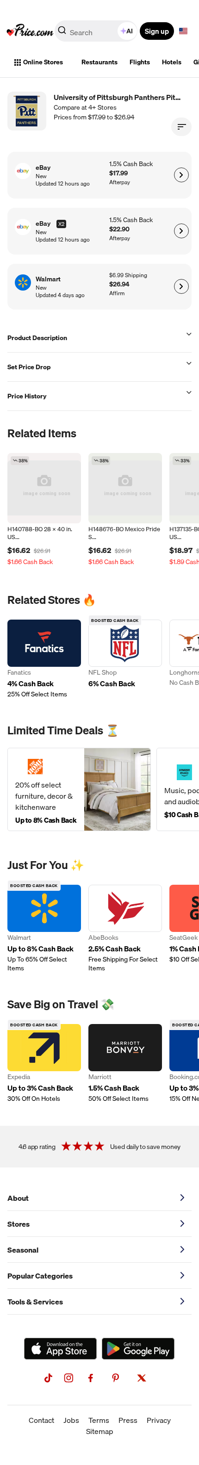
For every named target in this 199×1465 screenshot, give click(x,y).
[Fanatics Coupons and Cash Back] (44, 659)
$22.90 (119, 229)
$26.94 (119, 284)
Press (127, 1420)
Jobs (71, 1420)
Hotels (171, 62)
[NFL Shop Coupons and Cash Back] (125, 659)
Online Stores (43, 62)
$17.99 (118, 173)
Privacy (159, 1420)
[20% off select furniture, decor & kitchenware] (79, 789)
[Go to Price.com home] (30, 31)
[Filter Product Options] (181, 127)
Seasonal (22, 1250)
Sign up (157, 31)
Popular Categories (40, 1276)
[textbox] (183, 31)
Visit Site (181, 175)
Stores (18, 1224)
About (18, 1198)
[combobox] (97, 31)
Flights (140, 62)
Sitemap (99, 1431)
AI (129, 31)
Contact (41, 1420)
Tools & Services (35, 1302)
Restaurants (99, 62)
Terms (98, 1420)
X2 (61, 224)
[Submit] (62, 33)
